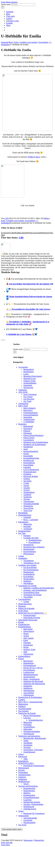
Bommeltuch (28, 369)
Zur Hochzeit (28, 399)
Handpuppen (28, 572)
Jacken (26, 636)
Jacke (25, 449)
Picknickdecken (29, 472)
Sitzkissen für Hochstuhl (33, 681)
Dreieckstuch (28, 631)
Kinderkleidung (24, 627)
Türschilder (28, 597)
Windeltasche (28, 734)
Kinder (21, 622)
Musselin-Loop (29, 378)
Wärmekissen (28, 690)
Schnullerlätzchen (36, 720)
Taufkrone (27, 497)
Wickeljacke (28, 654)
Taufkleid (27, 495)
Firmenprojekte (24, 531)
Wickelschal (28, 388)
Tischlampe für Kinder (32, 595)
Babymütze (28, 629)
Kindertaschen (29, 795)
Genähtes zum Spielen (15, 221)
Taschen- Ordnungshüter (33, 804)
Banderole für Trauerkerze (34, 813)
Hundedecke (28, 545)
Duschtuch (27, 428)
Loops (26, 374)
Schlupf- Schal (29, 381)
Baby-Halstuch (29, 408)
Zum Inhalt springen (9, 2)
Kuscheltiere (30, 221)
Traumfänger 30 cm (31, 563)
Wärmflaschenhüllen (31, 731)
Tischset (26, 499)
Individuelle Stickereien (27, 620)
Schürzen (22, 777)
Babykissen (28, 661)
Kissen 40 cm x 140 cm (32, 668)
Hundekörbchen (35, 540)
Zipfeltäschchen (29, 809)
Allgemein (22, 390)
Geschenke (27, 820)
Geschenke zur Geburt (27, 586)
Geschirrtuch (28, 440)
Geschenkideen (24, 599)
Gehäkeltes (22, 558)
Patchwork (22, 756)
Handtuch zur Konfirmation (34, 444)
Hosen (26, 633)
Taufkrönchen (29, 419)
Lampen (21, 700)
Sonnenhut (27, 385)
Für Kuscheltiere (30, 567)
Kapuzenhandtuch (30, 415)
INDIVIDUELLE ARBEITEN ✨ (32, 613)
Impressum (28, 840)
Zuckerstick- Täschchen (33, 750)
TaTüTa (26, 490)
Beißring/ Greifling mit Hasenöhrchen (38, 588)
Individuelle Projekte (31, 618)
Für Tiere (22, 533)
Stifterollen (27, 729)
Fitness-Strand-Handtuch (33, 435)
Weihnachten (23, 816)
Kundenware (28, 460)
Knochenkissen (29, 551)
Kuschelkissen (34, 542)
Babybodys (28, 410)
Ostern (21, 754)
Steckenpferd (28, 579)
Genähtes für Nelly (31, 538)
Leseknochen (28, 672)
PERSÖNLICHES (26, 763)
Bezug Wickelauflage (32, 715)
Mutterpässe (23, 704)
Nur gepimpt (23, 711)
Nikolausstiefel (29, 822)
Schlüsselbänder (29, 383)
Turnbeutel (27, 529)
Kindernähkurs (24, 656)
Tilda (25, 759)
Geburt (21, 556)
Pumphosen (28, 645)
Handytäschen (29, 791)
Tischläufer (27, 743)
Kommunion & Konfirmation (30, 697)
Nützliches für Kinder (27, 713)
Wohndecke (28, 506)
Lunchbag (27, 800)
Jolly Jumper (28, 638)
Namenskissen (29, 677)
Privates (21, 770)
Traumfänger (28, 561)
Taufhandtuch (29, 492)
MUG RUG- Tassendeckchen (30, 702)
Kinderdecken (24, 624)
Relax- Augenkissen (31, 679)
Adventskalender (30, 818)
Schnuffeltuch (29, 727)
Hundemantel (28, 549)
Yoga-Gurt (27, 510)
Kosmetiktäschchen (31, 458)
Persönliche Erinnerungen (33, 766)
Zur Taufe (27, 401)
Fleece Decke (28, 438)
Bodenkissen (28, 663)
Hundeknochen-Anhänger (34, 547)
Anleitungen (23, 403)
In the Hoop (23, 611)
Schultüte (27, 526)
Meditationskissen (30, 674)
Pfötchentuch (28, 554)
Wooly (26, 784)
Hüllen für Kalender (26, 608)
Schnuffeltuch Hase (31, 592)
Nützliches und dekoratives (29, 736)
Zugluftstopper (29, 752)
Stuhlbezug (27, 688)
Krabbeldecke (29, 574)
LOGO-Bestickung (31, 469)
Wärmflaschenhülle (31, 504)
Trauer (21, 811)
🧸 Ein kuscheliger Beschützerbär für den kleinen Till (29, 284)
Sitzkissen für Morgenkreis (34, 684)
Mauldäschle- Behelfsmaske (34, 738)
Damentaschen (29, 788)
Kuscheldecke (29, 463)
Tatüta (25, 740)
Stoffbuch (27, 581)
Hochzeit (22, 606)
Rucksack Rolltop (30, 476)
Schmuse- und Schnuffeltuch (35, 590)
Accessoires (23, 367)
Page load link (7, 842)
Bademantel (28, 426)
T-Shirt (26, 483)
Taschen (26, 488)
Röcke (26, 647)
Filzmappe (27, 433)
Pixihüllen (27, 725)
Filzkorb (26, 431)
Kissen (26, 454)
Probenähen (23, 772)
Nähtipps (22, 706)
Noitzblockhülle (24, 709)
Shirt (25, 652)
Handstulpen (28, 372)
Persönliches (23, 761)
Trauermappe (28, 501)
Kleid (25, 640)
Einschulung (23, 522)
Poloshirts (27, 474)
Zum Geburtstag (30, 394)
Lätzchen (27, 467)
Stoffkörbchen (24, 781)
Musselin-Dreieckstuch (32, 376)
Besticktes (22, 424)
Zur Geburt (27, 397)
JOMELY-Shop (33, 157)
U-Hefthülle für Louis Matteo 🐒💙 (21, 334)
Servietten (27, 481)
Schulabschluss (24, 775)
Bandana (27, 535)
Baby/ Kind (23, 406)
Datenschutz (39, 840)
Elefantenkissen (29, 665)
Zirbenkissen (28, 695)
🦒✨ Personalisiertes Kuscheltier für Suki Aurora (28, 309)
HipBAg (26, 793)
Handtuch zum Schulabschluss (35, 442)
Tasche (26, 485)
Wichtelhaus (28, 583)
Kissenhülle (28, 456)
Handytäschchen (25, 604)
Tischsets (27, 747)
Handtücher (28, 447)
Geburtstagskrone (30, 413)
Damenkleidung (24, 515)
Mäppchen (27, 524)
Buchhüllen (23, 513)
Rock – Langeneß (30, 520)
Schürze (26, 479)
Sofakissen (27, 686)
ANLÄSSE (23, 392)
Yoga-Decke (28, 508)
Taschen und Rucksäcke (28, 786)
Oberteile (27, 517)
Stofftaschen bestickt (31, 802)
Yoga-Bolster (28, 693)
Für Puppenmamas (30, 570)
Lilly (7, 218)
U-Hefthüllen (28, 422)
